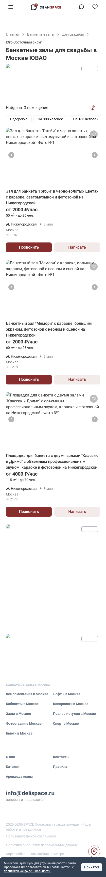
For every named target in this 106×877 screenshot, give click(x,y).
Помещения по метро (47, 854)
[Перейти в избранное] (95, 7)
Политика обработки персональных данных (42, 845)
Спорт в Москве (66, 723)
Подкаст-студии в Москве (74, 714)
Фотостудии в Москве (24, 723)
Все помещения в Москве (27, 694)
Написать (77, 247)
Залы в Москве (18, 714)
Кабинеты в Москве (22, 704)
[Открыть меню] (11, 7)
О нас (10, 757)
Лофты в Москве (67, 694)
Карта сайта (16, 854)
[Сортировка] (93, 107)
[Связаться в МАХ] (81, 7)
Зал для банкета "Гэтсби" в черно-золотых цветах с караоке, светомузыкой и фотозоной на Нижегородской (52, 197)
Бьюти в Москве (19, 733)
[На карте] (94, 851)
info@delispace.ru (30, 793)
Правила (60, 767)
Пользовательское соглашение (31, 836)
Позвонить (29, 247)
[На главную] (46, 6)
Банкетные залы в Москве (28, 685)
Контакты (61, 757)
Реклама (90, 68)
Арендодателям (19, 776)
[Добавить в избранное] (94, 134)
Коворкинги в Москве (70, 704)
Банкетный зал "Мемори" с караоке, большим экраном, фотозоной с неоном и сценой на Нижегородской (49, 329)
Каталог (12, 767)
